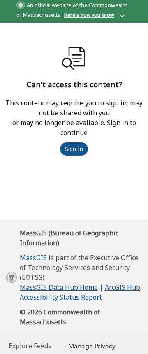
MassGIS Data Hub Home (59, 287)
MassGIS (33, 257)
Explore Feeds (30, 345)
